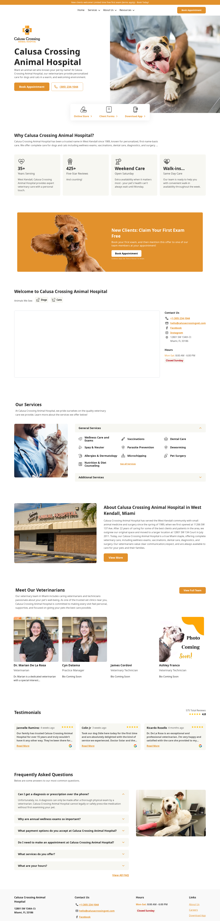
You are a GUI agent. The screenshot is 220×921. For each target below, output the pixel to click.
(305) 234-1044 (69, 87)
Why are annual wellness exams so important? (49, 819)
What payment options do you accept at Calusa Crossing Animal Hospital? (67, 830)
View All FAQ (120, 875)
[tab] (41, 475)
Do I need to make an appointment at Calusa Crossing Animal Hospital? (66, 842)
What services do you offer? (36, 854)
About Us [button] (108, 10)
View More (116, 557)
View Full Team (192, 590)
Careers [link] (193, 910)
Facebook (85, 917)
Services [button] (92, 10)
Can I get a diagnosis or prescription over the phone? (53, 794)
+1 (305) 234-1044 (89, 904)
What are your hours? (32, 866)
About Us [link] (194, 904)
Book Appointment (191, 10)
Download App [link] (197, 915)
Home (81, 10)
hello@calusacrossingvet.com (97, 910)
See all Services (128, 463)
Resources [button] (125, 10)
